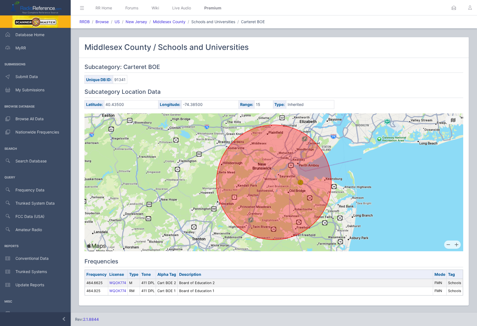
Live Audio (181, 8)
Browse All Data (29, 118)
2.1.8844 (91, 319)
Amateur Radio (28, 229)
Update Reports (29, 284)
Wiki (155, 8)
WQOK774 (117, 283)
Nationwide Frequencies (37, 132)
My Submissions (29, 89)
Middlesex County (169, 21)
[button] (453, 8)
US (117, 21)
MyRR (20, 48)
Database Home (29, 34)
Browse (102, 21)
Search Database (31, 161)
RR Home (104, 8)
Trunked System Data (35, 203)
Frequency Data (29, 190)
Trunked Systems (31, 271)
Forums (131, 8)
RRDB (85, 21)
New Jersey (136, 21)
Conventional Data (32, 258)
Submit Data (26, 76)
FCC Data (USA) (29, 216)
